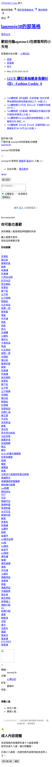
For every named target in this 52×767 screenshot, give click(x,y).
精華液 (4, 618)
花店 (3, 498)
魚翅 (3, 346)
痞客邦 (22, 161)
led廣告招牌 (7, 539)
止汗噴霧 (5, 298)
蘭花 (3, 450)
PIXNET (13, 720)
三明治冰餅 (7, 277)
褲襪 (3, 560)
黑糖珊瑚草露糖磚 (10, 481)
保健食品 (5, 408)
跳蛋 (3, 584)
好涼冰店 (5, 280)
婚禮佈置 (5, 504)
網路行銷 (5, 605)
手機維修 (5, 591)
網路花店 (5, 501)
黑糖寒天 (5, 478)
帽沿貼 (4, 260)
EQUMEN (6, 641)
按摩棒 (4, 581)
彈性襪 (4, 556)
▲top (3, 174)
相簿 (9, 59)
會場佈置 (5, 508)
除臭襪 (4, 270)
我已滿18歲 (7, 761)
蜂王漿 (4, 415)
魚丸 (3, 329)
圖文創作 (23, 169)
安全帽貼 (5, 284)
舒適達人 (5, 601)
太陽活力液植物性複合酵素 (15, 474)
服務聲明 (31, 723)
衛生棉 (4, 594)
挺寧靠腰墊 (7, 457)
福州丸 (4, 339)
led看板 (5, 553)
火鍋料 (4, 336)
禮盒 (3, 315)
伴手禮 (4, 318)
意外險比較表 (8, 433)
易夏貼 (4, 287)
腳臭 (3, 267)
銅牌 (3, 532)
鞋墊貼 (4, 301)
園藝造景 (5, 440)
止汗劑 (4, 294)
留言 (28, 161)
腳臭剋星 (5, 263)
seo (2, 608)
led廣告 (5, 546)
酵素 (3, 426)
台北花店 (5, 511)
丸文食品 (5, 305)
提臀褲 (4, 645)
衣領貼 (4, 256)
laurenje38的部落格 (21, 26)
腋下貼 (4, 291)
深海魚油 (5, 422)
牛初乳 (4, 419)
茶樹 (3, 621)
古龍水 (4, 628)
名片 (9, 66)
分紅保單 (5, 436)
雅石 (3, 446)
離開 (16, 761)
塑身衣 (4, 635)
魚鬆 (3, 322)
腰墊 (3, 464)
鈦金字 (4, 549)
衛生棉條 (5, 598)
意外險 (4, 429)
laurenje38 (6, 144)
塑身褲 (4, 639)
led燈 (3, 543)
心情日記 (24, 53)
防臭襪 (4, 273)
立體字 (4, 529)
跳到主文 (5, 34)
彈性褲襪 (5, 563)
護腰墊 (4, 467)
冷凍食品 (5, 343)
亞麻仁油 (5, 412)
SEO (3, 494)
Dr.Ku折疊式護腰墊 (11, 453)
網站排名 (5, 491)
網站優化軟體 (8, 485)
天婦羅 (4, 332)
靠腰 (3, 460)
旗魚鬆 (4, 312)
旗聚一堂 (5, 308)
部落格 (10, 63)
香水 (3, 625)
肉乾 (3, 325)
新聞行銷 (5, 611)
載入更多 (6, 180)
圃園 (3, 632)
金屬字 (4, 536)
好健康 (4, 405)
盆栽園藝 (5, 443)
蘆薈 (3, 614)
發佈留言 (6, 197)
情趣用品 (5, 577)
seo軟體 (5, 488)
